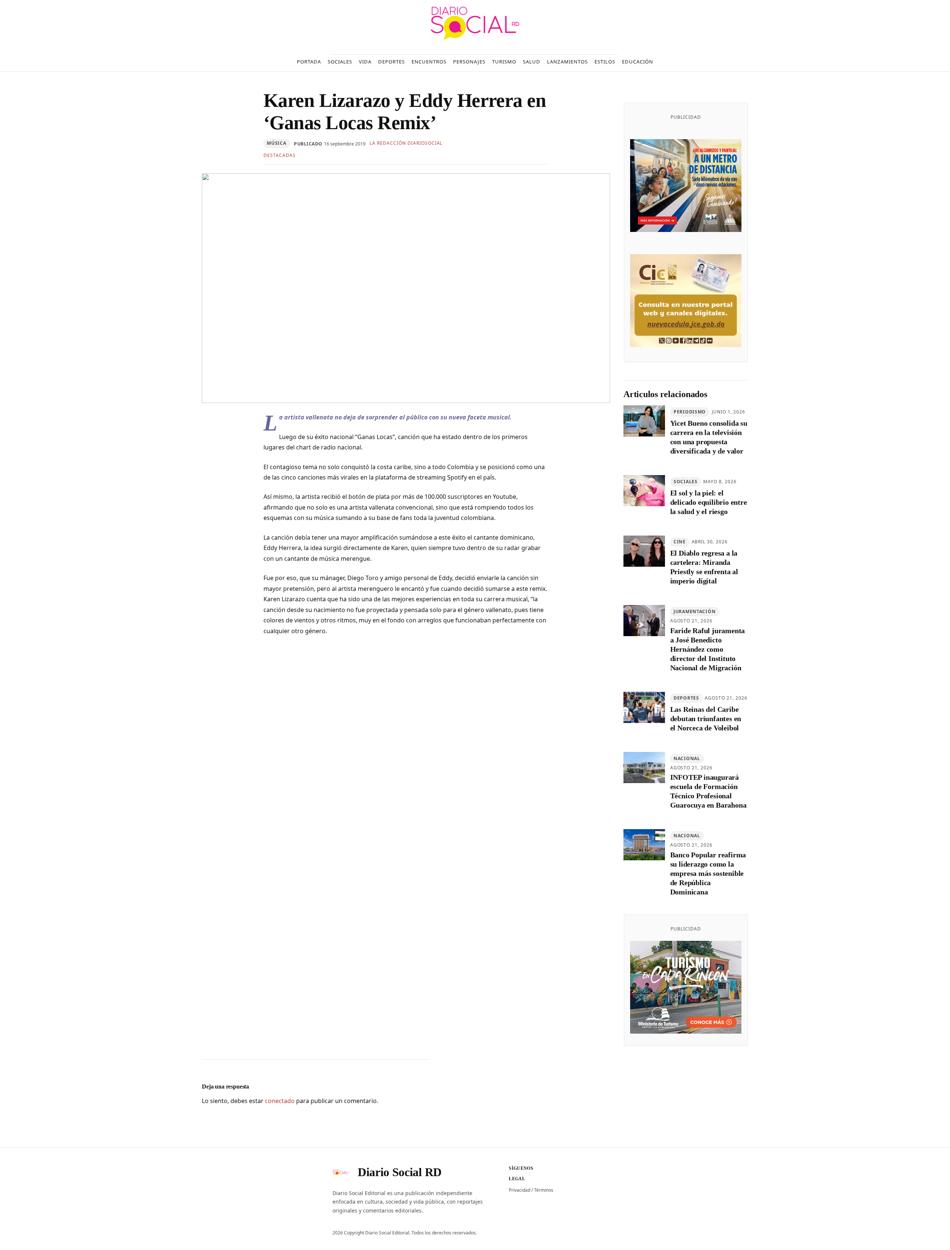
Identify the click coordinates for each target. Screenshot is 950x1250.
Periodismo (690, 412)
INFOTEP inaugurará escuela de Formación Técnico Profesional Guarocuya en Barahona (708, 791)
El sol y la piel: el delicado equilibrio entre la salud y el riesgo (708, 502)
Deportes (686, 698)
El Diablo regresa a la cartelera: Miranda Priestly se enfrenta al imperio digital (704, 567)
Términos (543, 1190)
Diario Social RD (400, 1172)
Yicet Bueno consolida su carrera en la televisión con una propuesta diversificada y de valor (708, 437)
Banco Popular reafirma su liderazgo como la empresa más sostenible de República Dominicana (708, 873)
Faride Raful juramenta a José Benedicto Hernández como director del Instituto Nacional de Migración (707, 649)
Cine (680, 542)
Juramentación (694, 611)
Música (276, 143)
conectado (280, 1101)
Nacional (687, 758)
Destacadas (279, 155)
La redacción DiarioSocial (406, 143)
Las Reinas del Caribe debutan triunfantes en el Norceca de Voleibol (705, 718)
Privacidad (519, 1190)
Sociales (686, 481)
